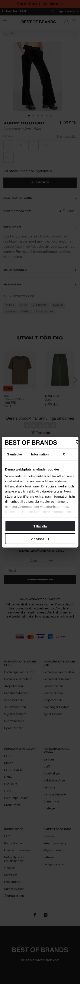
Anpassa (37, 538)
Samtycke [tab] (14, 454)
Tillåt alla (40, 526)
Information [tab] (40, 454)
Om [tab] (65, 454)
